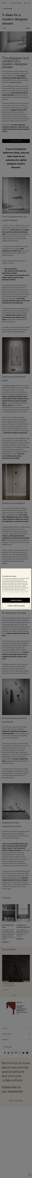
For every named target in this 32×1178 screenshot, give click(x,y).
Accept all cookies (16, 600)
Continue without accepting (16, 605)
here (23, 592)
